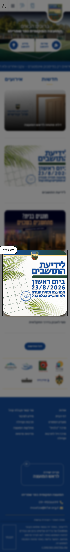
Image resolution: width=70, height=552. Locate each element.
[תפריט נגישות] (4, 6)
